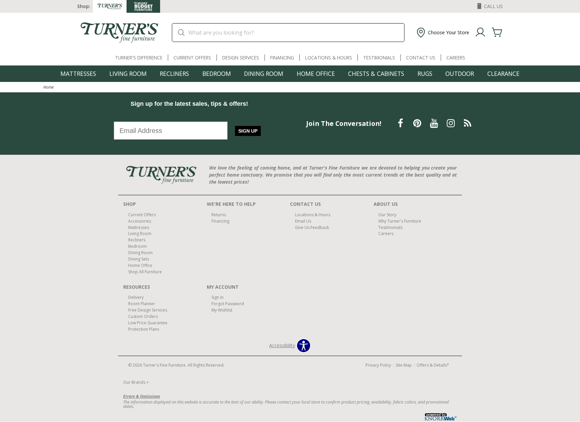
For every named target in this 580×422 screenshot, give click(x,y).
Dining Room (263, 73)
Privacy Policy (378, 365)
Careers (455, 57)
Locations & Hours (328, 57)
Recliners (174, 73)
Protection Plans (143, 329)
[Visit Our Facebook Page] (401, 123)
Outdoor (459, 73)
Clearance (503, 73)
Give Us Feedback (312, 227)
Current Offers (192, 57)
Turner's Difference (138, 57)
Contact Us (420, 57)
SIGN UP (247, 131)
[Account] (480, 33)
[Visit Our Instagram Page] (451, 123)
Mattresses (78, 73)
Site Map (404, 365)
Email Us (303, 221)
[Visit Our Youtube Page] (435, 123)
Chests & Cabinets (376, 73)
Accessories (139, 221)
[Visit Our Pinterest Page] (418, 123)
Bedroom (216, 73)
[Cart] (497, 33)
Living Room (128, 73)
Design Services (240, 57)
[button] (442, 32)
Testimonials (379, 57)
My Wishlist (221, 310)
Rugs (425, 73)
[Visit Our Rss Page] (467, 123)
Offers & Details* (433, 365)
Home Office (316, 73)
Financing (282, 57)
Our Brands (136, 382)
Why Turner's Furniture (399, 221)
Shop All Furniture (145, 272)
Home (48, 87)
